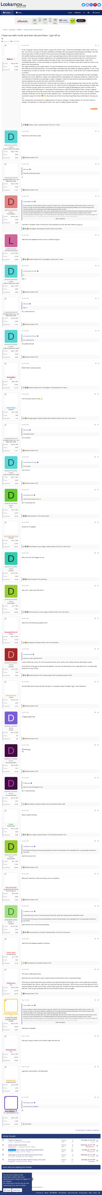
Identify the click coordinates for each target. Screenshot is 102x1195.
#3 (98, 164)
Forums (7, 13)
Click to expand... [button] (61, 219)
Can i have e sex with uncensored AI (29, 1150)
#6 (98, 265)
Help (90, 1193)
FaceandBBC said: (28, 202)
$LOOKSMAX (53, 1193)
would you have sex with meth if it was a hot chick (27, 1160)
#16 (98, 586)
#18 (98, 649)
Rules (20, 13)
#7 (98, 298)
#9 (98, 363)
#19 (98, 682)
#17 (98, 618)
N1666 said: (26, 783)
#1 (98, 45)
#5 (98, 235)
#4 (98, 196)
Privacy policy (83, 1193)
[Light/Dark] (88, 12)
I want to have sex (15, 1140)
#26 (98, 906)
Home (95, 1193)
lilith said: (26, 169)
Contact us (39, 1193)
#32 (98, 1097)
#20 (98, 712)
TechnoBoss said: (28, 1103)
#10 (98, 394)
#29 (98, 1000)
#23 (98, 810)
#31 (98, 1067)
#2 (98, 131)
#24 (98, 841)
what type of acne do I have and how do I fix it (25, 1155)
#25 (98, 874)
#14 (98, 522)
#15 (98, 553)
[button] (12, 12)
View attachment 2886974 (30, 1106)
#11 (98, 424)
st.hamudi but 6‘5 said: (29, 271)
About (47, 1193)
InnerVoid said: (27, 654)
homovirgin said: (28, 495)
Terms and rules (73, 1193)
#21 (98, 745)
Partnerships (62, 1193)
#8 (98, 331)
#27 (98, 939)
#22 (98, 778)
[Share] (96, 45)
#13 (98, 489)
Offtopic (28, 1142)
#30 (98, 1036)
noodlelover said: (28, 846)
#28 (98, 969)
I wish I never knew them (17, 1145)
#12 (98, 457)
